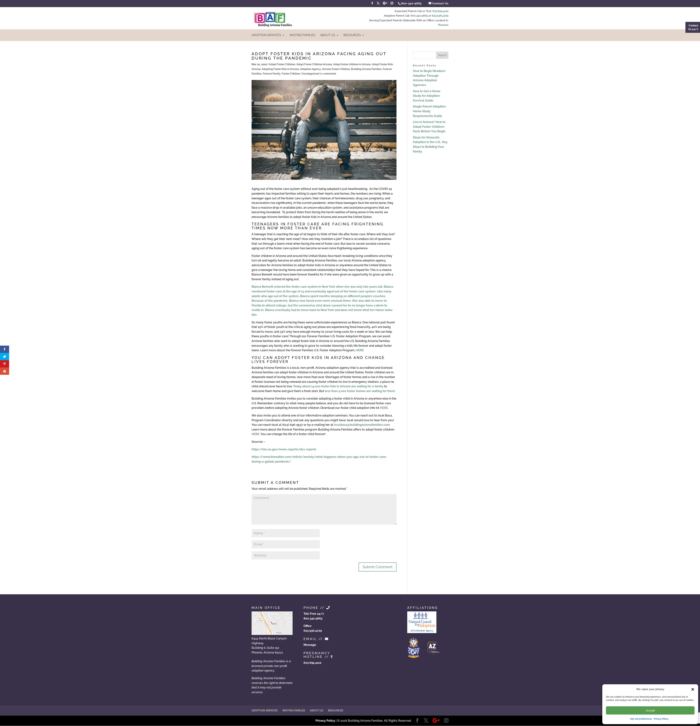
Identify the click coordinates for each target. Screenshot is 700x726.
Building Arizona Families (366, 69)
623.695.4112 (440, 11)
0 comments (328, 73)
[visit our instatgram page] (391, 3)
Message (310, 645)
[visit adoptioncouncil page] (421, 632)
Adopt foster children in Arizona (352, 64)
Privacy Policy (661, 719)
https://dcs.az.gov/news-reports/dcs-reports (284, 449)
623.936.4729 (440, 15)
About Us (327, 35)
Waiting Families (302, 35)
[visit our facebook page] (372, 3)
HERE (360, 350)
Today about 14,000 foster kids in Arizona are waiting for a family (338, 386)
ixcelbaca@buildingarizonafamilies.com (362, 424)
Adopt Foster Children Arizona (314, 64)
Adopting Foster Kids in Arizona (280, 69)
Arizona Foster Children (336, 69)
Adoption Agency (310, 69)
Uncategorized (310, 73)
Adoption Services (266, 35)
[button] (693, 689)
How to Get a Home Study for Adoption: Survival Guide (426, 95)
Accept (650, 710)
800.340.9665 (419, 15)
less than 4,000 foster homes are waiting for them (360, 391)
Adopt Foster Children (282, 64)
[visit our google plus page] (385, 3)
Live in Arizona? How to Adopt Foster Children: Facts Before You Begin (429, 126)
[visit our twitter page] (378, 3)
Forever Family (272, 73)
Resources (352, 35)
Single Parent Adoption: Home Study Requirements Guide (429, 111)
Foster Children (291, 73)
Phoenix (443, 25)
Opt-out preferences (641, 719)
